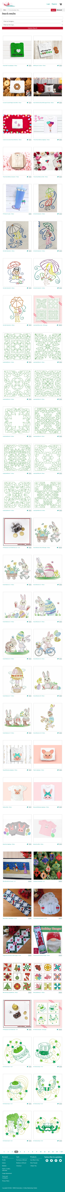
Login (48, 4)
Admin (35, 1188)
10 (40, 1151)
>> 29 (60, 1151)
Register (54, 4)
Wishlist (4, 1165)
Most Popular (33, 1163)
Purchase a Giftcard (21, 1160)
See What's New (34, 1160)
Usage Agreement (7, 1173)
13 (52, 1151)
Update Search (32, 28)
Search (53, 10)
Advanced (59, 10)
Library (4, 1163)
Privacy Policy (5, 1181)
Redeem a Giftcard (21, 1163)
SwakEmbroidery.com (14, 5)
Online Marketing (28, 1188)
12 (48, 1151)
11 (44, 1151)
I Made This (33, 1165)
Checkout (18, 1165)
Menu (4, 10)
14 (57, 1151)
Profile (4, 1160)
